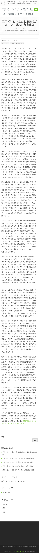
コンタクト (23, 28)
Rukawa (15, 40)
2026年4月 (6, 492)
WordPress (12, 551)
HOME (16, 28)
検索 (2, 437)
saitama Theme (20, 551)
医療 (19, 43)
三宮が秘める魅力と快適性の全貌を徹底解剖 (17, 462)
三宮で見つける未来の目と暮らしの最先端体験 (18, 466)
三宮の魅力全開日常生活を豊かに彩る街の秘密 (18, 470)
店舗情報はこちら (29, 421)
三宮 (13, 43)
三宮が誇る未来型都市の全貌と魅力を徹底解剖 (18, 458)
